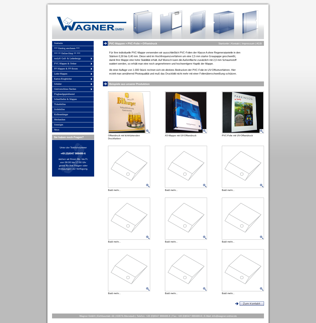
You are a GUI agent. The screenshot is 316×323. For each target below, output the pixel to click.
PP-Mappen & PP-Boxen (66, 68)
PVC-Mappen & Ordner (65, 63)
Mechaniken (59, 119)
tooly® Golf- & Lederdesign (67, 58)
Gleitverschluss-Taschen (65, 89)
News (56, 129)
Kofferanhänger (61, 114)
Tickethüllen (60, 104)
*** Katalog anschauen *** (67, 48)
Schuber (58, 84)
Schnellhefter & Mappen (65, 99)
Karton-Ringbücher (63, 79)
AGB (259, 43)
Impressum (248, 43)
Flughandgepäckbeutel (64, 94)
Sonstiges (58, 124)
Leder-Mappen (60, 73)
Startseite (58, 43)
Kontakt (235, 43)
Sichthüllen (59, 109)
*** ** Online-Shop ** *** (67, 53)
